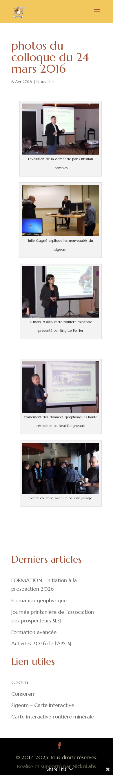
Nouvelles (45, 81)
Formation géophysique (39, 600)
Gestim (19, 682)
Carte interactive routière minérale (52, 716)
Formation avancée (34, 632)
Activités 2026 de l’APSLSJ (41, 643)
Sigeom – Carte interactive (42, 705)
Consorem (23, 693)
